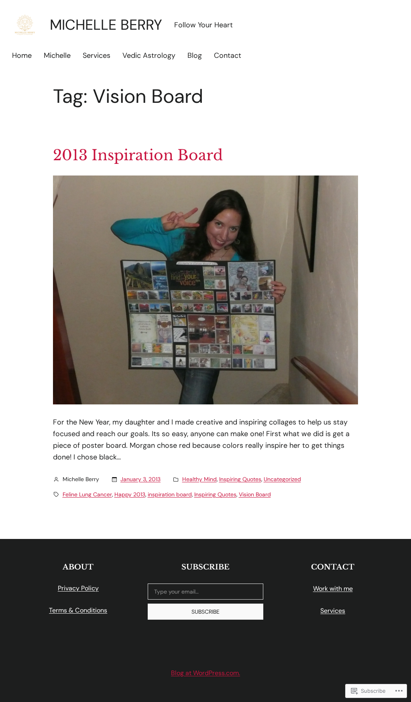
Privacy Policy (78, 588)
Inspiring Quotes (240, 479)
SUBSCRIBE (205, 611)
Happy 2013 (129, 494)
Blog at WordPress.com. (205, 673)
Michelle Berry (106, 24)
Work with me (333, 588)
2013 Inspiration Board (138, 155)
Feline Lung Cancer (87, 494)
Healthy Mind (199, 479)
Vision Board (255, 494)
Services (332, 610)
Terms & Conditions (78, 610)
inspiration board (170, 494)
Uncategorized (282, 479)
